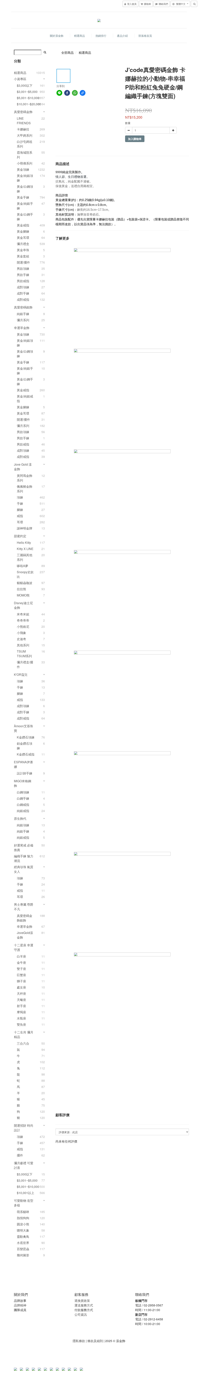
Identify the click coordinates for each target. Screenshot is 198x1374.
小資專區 (20, 79)
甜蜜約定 (20, 536)
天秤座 (21, 993)
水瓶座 (21, 1018)
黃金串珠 (23, 250)
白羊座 (21, 956)
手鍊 (20, 503)
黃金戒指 (23, 225)
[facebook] (67, 93)
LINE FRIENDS (24, 120)
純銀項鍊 (23, 825)
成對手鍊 (23, 293)
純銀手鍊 (23, 314)
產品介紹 (122, 36)
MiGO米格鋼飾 (22, 783)
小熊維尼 (23, 626)
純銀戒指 (23, 811)
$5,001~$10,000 (26, 98)
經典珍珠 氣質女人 (23, 869)
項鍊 (20, 497)
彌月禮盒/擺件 (25, 664)
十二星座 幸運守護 (23, 947)
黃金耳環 (23, 237)
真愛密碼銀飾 (23, 307)
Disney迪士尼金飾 (23, 605)
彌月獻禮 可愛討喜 (23, 1165)
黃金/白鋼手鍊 (25, 216)
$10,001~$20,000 (26, 104)
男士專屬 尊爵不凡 (23, 906)
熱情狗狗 (23, 1218)
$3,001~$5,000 (26, 91)
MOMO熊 (23, 595)
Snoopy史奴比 (25, 574)
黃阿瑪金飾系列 (24, 477)
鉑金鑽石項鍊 (24, 745)
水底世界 (23, 1242)
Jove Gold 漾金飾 (23, 466)
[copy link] (82, 93)
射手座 (21, 1006)
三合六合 (23, 1043)
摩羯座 (21, 1012)
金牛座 (21, 962)
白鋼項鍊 (23, 792)
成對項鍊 (23, 287)
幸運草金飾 (21, 328)
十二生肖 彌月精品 (23, 1034)
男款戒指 (23, 281)
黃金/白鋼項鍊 (25, 188)
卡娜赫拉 (23, 129)
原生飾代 (20, 818)
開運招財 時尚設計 (23, 1127)
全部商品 (67, 52)
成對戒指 (23, 299)
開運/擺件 (23, 262)
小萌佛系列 (24, 163)
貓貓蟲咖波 (24, 583)
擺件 (20, 1155)
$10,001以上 (25, 1193)
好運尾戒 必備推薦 (23, 847)
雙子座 (21, 968)
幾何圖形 (23, 1255)
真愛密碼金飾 (23, 112)
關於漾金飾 (56, 36)
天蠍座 (21, 999)
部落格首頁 (145, 36)
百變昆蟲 (23, 1249)
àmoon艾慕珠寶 (23, 728)
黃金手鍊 (23, 197)
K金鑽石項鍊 (25, 737)
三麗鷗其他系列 (24, 557)
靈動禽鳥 (23, 1236)
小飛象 (21, 632)
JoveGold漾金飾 (25, 935)
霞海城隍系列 (24, 154)
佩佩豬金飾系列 (24, 488)
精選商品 (79, 36)
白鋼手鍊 (23, 798)
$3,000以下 (24, 85)
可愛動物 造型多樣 (23, 1202)
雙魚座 (21, 1024)
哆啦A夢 (22, 566)
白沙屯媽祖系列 (24, 143)
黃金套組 (23, 256)
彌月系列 (23, 320)
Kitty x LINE (25, 549)
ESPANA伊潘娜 (23, 764)
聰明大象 (23, 1230)
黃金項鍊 (23, 169)
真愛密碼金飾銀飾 (24, 918)
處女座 (21, 987)
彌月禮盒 (23, 244)
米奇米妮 (23, 614)
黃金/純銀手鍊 (25, 205)
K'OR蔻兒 (20, 674)
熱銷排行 (101, 36)
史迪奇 (21, 639)
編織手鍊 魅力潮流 (23, 858)
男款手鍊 (23, 274)
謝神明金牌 (24, 528)
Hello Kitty (24, 542)
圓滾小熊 (23, 1224)
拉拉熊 (21, 589)
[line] (59, 93)
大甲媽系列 (24, 135)
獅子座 (21, 981)
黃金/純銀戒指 (25, 398)
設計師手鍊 (24, 773)
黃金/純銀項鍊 (25, 177)
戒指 (20, 516)
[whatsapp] (75, 93)
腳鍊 (20, 509)
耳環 (20, 522)
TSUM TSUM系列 (24, 653)
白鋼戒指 (23, 804)
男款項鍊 (23, 268)
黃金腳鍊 (23, 231)
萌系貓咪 (23, 1212)
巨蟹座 (21, 975)
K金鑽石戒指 (25, 754)
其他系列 (23, 645)
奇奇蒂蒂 (23, 620)
